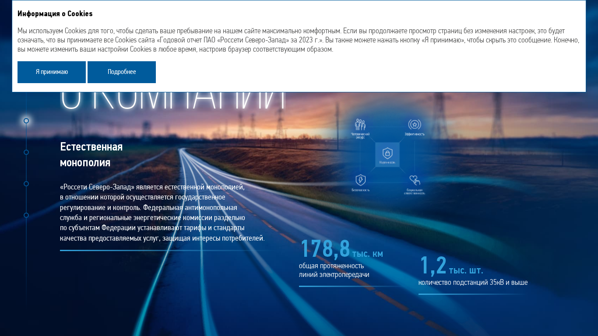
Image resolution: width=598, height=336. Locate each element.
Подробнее (122, 72)
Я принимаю (52, 72)
